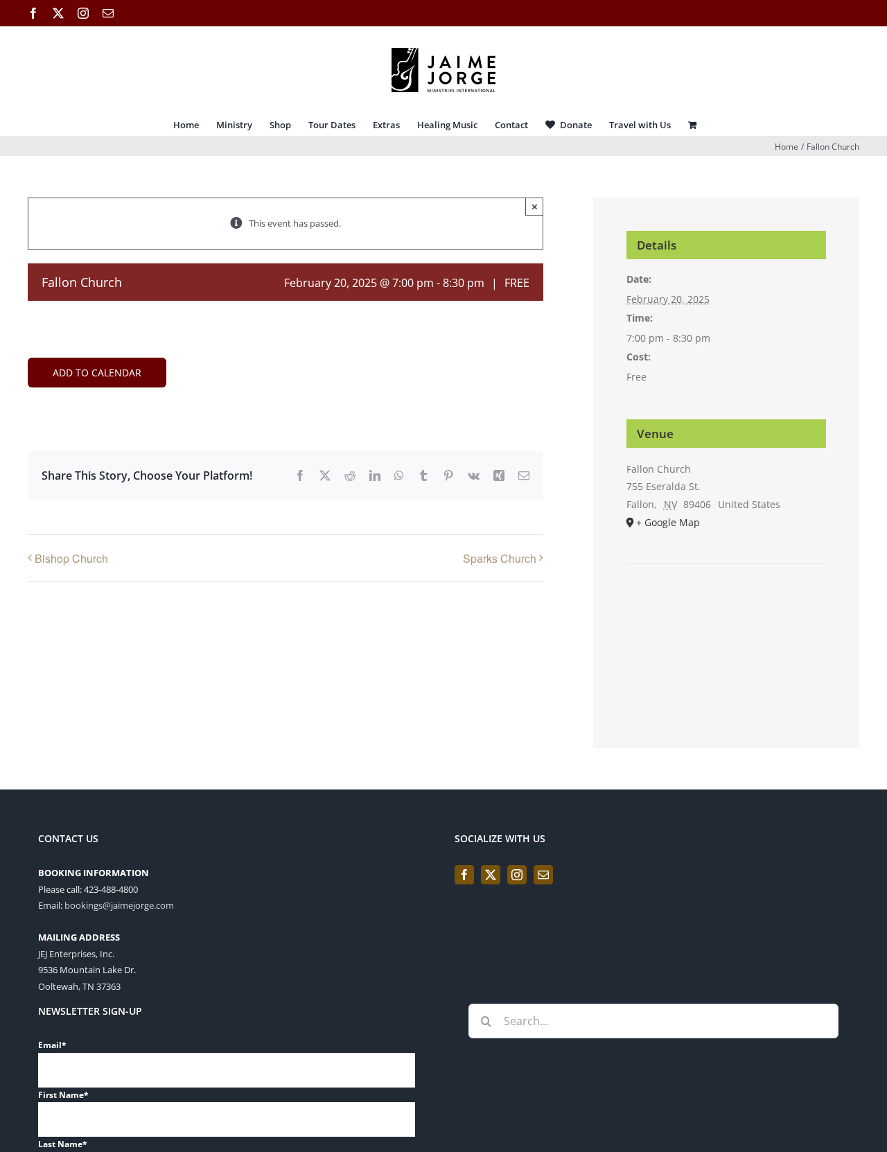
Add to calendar (97, 372)
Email (52, 1045)
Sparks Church (499, 558)
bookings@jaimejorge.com (119, 905)
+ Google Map (668, 522)
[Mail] (543, 874)
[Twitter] (490, 874)
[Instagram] (517, 874)
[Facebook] (464, 874)
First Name (63, 1095)
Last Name (62, 1144)
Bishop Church (71, 558)
